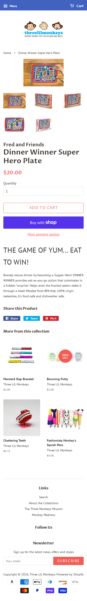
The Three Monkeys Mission (44, 509)
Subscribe (68, 561)
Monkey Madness (43, 515)
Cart (80, 6)
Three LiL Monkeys (42, 574)
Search (43, 497)
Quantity (9, 183)
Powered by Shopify (70, 574)
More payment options (44, 234)
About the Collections (43, 503)
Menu (13, 6)
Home (7, 53)
